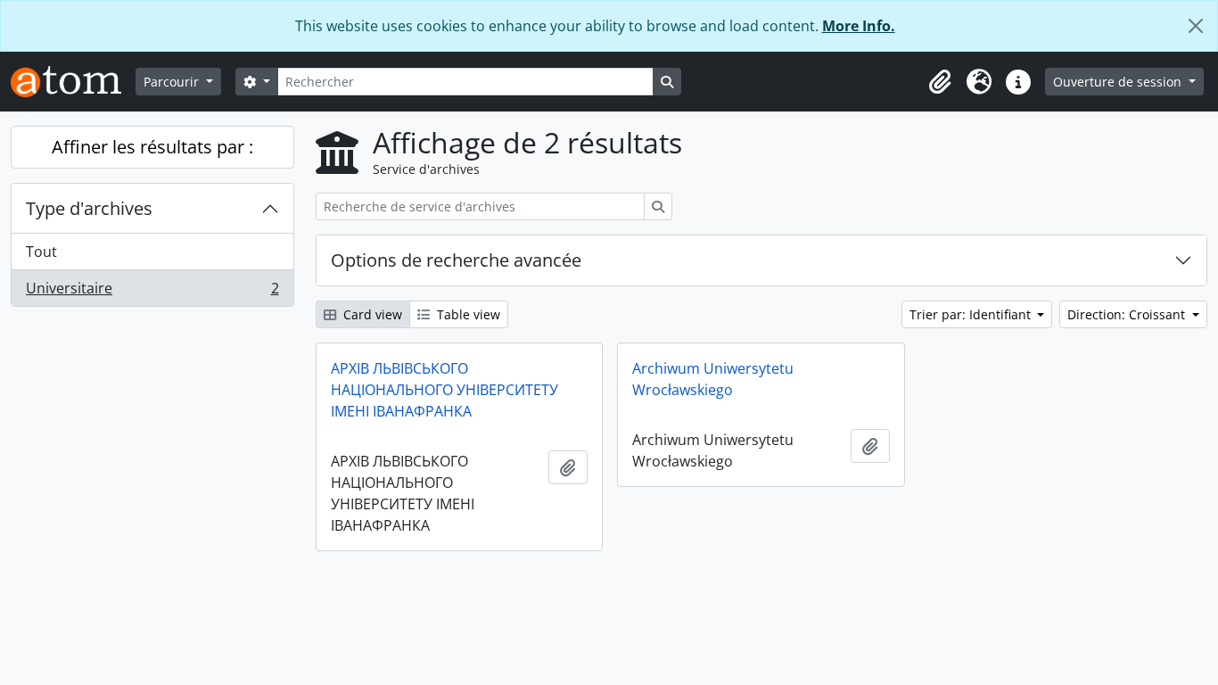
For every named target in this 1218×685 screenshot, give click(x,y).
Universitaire (152, 292)
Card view (371, 314)
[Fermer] (1195, 26)
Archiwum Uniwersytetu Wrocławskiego (713, 379)
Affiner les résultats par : (152, 147)
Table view (466, 314)
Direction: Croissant (1128, 314)
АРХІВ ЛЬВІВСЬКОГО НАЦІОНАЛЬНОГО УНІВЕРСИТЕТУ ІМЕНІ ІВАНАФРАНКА (444, 390)
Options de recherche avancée (456, 260)
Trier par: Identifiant (971, 314)
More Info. (858, 26)
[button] (939, 82)
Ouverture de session (1119, 81)
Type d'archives (89, 208)
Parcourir (173, 81)
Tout (41, 251)
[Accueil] (73, 81)
